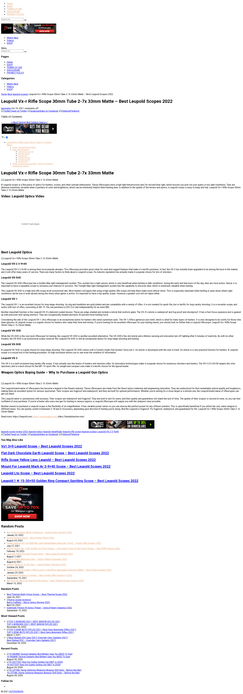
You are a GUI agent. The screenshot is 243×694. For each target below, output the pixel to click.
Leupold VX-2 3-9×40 (25, 152)
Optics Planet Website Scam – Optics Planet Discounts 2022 (37, 559)
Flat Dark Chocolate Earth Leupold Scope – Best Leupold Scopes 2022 (55, 453)
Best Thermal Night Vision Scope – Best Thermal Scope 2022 (37, 594)
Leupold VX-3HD (24, 158)
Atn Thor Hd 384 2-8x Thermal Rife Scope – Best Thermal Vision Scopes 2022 (45, 580)
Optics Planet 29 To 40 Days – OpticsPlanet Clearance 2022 (36, 564)
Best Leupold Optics (20, 150)
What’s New (12, 38)
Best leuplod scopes (18, 94)
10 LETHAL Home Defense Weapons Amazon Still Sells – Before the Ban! (43, 672)
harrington (6, 108)
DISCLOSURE (13, 11)
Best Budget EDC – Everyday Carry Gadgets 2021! (31, 640)
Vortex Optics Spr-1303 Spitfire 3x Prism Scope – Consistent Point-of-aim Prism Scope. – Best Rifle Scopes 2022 (63, 548)
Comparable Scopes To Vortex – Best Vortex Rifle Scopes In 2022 (39, 575)
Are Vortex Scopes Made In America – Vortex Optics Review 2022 (39, 532)
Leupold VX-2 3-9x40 (108, 431)
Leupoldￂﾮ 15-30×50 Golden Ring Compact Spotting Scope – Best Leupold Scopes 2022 (69, 481)
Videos (10, 40)
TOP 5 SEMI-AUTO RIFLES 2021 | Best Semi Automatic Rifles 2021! (40, 632)
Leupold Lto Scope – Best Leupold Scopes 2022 (38, 473)
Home (10, 3)
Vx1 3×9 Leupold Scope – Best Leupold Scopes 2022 (41, 446)
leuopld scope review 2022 (14, 431)
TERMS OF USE (14, 9)
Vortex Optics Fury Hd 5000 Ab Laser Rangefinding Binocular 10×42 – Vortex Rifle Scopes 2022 (54, 543)
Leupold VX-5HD (24, 154)
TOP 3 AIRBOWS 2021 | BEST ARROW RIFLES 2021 (32, 624)
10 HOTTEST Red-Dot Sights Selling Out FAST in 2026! (34, 664)
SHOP (10, 6)
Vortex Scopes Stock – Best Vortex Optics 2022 (30, 538)
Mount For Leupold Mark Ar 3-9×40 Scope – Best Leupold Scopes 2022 (56, 466)
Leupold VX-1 (23, 156)
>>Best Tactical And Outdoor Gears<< (29, 122)
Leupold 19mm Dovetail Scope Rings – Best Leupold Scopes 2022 (40, 554)
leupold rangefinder (52, 431)
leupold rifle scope (72, 431)
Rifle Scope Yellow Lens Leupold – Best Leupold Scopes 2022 (48, 460)
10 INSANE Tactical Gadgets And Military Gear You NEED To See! (38, 656)
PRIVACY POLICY (15, 14)
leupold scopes (89, 431)
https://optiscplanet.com (45, 416)
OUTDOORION (16, 691)
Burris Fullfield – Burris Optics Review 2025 (28, 602)
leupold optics (36, 431)
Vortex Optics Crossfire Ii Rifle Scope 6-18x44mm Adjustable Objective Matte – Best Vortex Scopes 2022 (59, 570)
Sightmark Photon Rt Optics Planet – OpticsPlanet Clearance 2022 (39, 607)
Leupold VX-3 (23, 162)
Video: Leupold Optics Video (24, 147)
